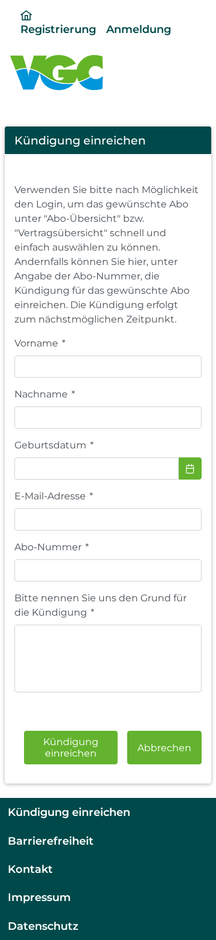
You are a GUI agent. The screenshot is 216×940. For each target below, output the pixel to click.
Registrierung (58, 29)
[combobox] (96, 468)
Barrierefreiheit (51, 840)
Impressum (39, 897)
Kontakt (30, 869)
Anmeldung (138, 29)
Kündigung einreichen (69, 812)
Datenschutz (43, 926)
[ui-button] (190, 468)
